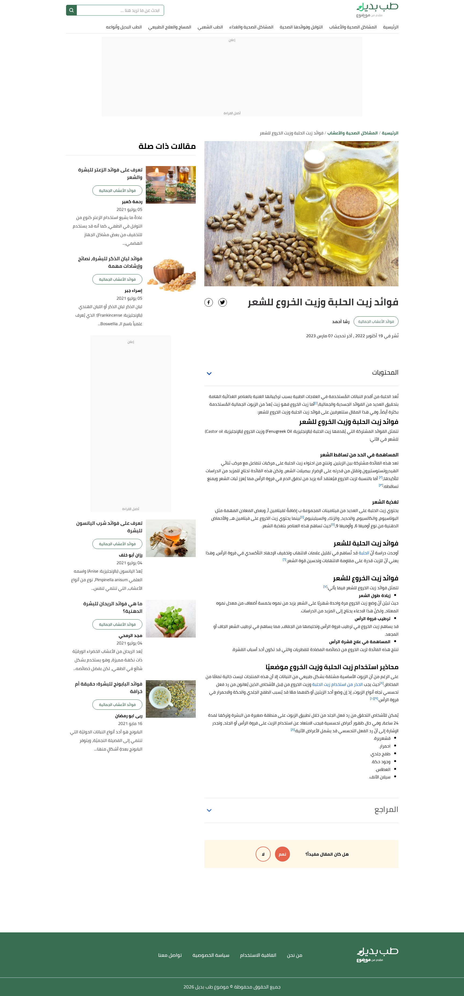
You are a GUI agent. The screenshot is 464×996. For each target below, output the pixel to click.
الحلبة (364, 553)
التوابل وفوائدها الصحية (301, 27)
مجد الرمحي (130, 635)
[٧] (325, 586)
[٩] (376, 698)
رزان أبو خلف (130, 555)
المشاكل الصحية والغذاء (251, 27)
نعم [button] (282, 854)
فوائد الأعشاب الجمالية (376, 321)
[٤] (302, 517)
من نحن (294, 955)
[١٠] (372, 698)
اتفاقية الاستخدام (258, 955)
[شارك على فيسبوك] (208, 302)
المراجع (386, 809)
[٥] (333, 524)
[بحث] (71, 10)
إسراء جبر (133, 290)
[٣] (381, 485)
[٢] (381, 477)
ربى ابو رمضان (128, 716)
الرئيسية (390, 27)
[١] (316, 403)
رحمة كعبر (132, 202)
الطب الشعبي (210, 27)
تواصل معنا (170, 955)
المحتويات (385, 372)
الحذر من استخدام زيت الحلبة (337, 684)
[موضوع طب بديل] (377, 10)
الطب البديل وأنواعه (124, 27)
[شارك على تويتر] (222, 302)
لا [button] (263, 854)
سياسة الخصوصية (211, 955)
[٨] (382, 683)
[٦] (284, 559)
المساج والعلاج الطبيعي (169, 27)
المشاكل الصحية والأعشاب (353, 27)
